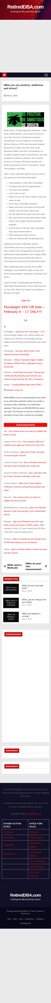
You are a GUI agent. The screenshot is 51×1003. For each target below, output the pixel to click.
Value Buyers (9, 854)
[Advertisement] (25, 46)
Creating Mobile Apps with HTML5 (27, 385)
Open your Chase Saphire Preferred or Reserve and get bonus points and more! (24, 486)
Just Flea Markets (37, 861)
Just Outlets (8, 832)
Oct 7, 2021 (27, 605)
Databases (40, 919)
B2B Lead (33, 832)
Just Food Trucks (36, 867)
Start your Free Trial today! (26, 332)
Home (9, 919)
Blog (15, 919)
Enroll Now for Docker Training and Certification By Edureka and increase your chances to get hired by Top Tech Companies (24, 375)
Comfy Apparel (35, 838)
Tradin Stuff (8, 845)
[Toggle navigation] (46, 75)
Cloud (21, 919)
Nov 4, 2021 (27, 591)
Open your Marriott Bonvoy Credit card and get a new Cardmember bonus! (25, 511)
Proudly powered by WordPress (18, 911)
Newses (39, 911)
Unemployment (25, 923)
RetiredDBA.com (25, 7)
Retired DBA (8, 838)
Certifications (29, 919)
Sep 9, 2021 (27, 619)
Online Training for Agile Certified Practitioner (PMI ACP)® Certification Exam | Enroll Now (23, 363)
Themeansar (25, 914)
